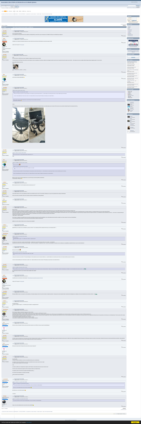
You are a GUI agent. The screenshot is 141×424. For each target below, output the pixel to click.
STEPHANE (132, 130)
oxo (4, 322)
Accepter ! (135, 422)
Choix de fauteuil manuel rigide (19, 30)
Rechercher (130, 29)
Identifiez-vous (130, 34)
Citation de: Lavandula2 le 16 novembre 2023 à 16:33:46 (21, 383)
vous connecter (11, 5)
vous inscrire (16, 5)
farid (130, 122)
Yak (4, 199)
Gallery (129, 32)
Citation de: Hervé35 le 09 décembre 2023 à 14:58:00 (20, 166)
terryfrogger (132, 127)
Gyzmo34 (131, 110)
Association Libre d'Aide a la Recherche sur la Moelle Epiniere (18, 2)
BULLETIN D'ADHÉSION (133, 46)
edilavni (4, 182)
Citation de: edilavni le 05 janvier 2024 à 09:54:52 (19, 152)
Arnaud (131, 106)
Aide (129, 28)
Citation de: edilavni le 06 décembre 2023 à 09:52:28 (20, 236)
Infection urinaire (129, 64)
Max (4, 74)
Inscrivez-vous (130, 35)
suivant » (125, 24)
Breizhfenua (5, 233)
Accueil (129, 26)
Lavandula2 (5, 379)
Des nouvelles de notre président (132, 69)
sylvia (136, 75)
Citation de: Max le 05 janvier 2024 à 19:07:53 (19, 90)
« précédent (122, 24)
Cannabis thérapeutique (131, 75)
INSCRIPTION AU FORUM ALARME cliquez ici (133, 7)
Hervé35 (4, 30)
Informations (29, 422)
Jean (136, 62)
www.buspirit (22, 44)
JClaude (4, 396)
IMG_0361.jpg (15, 69)
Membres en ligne (131, 95)
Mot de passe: (129, 19)
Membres (129, 33)
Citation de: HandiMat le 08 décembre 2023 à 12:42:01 (20, 267)
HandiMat (5, 87)
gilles (4, 38)
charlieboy (131, 108)
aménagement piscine (130, 73)
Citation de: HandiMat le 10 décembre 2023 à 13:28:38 (20, 162)
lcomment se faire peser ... (131, 78)
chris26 (128, 70)
